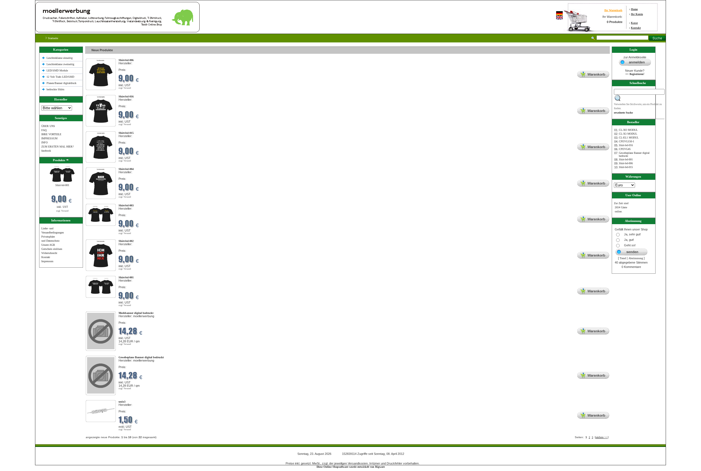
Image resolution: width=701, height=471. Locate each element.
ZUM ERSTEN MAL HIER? (57, 146)
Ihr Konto (637, 14)
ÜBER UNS (48, 126)
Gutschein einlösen (51, 248)
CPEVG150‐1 (626, 141)
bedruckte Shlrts (55, 89)
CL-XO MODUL (628, 129)
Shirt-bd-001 (62, 185)
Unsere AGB (48, 244)
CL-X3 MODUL (628, 133)
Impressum (47, 261)
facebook (46, 150)
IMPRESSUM (49, 138)
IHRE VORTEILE (51, 134)
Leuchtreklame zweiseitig (61, 64)
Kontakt (636, 27)
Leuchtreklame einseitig (60, 57)
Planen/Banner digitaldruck (61, 83)
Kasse (634, 22)
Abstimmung (635, 258)
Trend (623, 258)
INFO (44, 142)
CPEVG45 (625, 149)
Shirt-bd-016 (626, 145)
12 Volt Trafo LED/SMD (60, 76)
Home (634, 9)
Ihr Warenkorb (613, 10)
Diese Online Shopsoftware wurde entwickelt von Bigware (351, 466)
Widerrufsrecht (49, 253)
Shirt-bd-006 (626, 163)
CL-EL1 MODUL (629, 137)
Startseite (52, 38)
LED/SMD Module (57, 70)
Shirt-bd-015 (626, 167)
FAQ (44, 130)
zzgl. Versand (62, 211)
